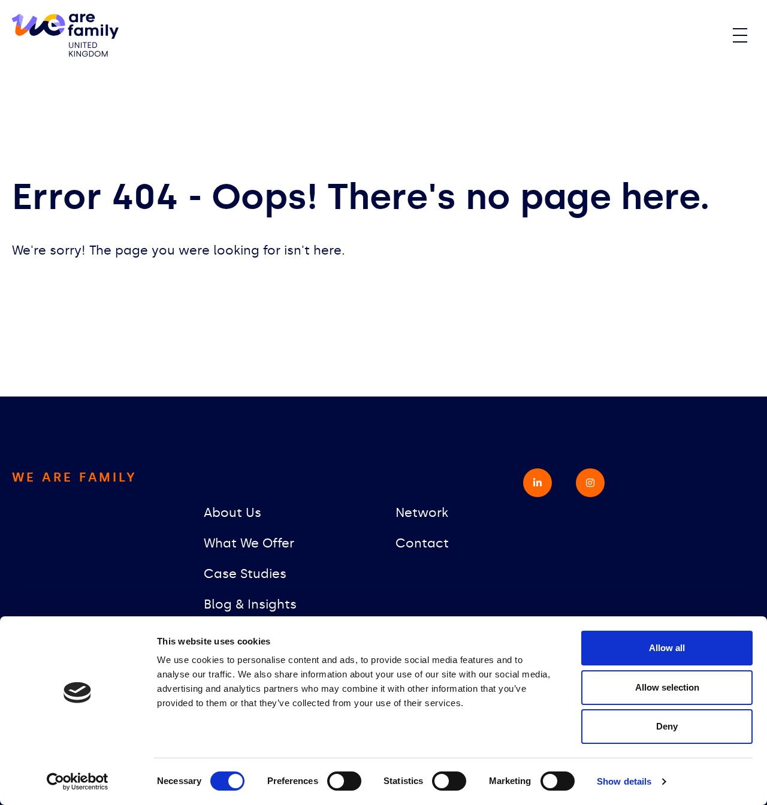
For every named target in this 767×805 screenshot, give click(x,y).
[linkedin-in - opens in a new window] (537, 482)
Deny (667, 726)
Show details (624, 781)
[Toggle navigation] (740, 35)
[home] (65, 36)
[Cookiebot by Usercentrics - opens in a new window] (77, 782)
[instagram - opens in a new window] (590, 482)
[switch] (344, 781)
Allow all (667, 648)
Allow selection (667, 687)
